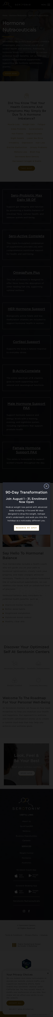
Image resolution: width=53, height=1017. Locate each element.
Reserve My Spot (26, 528)
